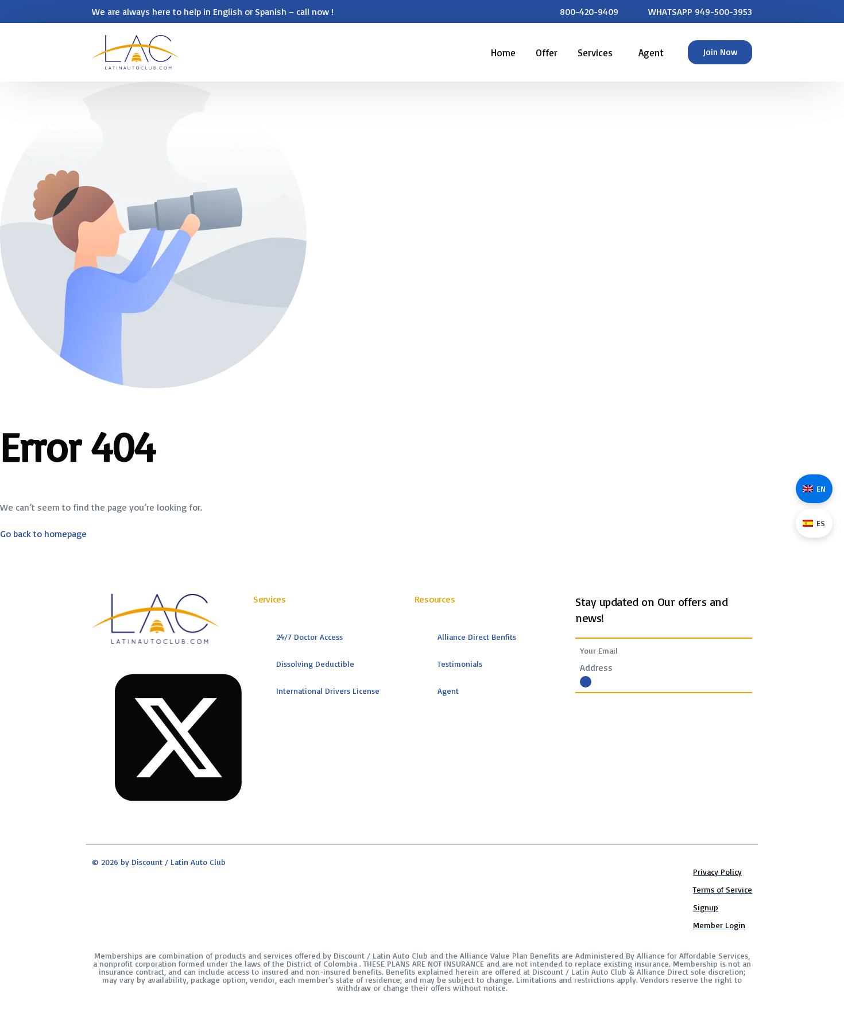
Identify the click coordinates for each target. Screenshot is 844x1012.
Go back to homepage (43, 533)
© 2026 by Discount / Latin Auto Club (159, 862)
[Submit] (585, 681)
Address (596, 667)
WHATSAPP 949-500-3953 (700, 11)
